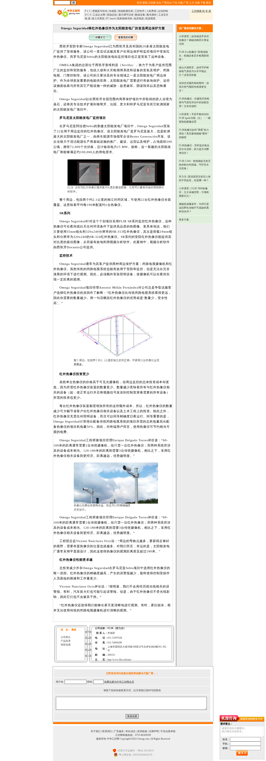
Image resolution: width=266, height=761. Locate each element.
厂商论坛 (167, 2)
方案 (180, 2)
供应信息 (66, 644)
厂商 (185, 2)
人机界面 (151, 11)
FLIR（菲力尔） (116, 628)
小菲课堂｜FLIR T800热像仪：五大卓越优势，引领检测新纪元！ (194, 192)
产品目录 (66, 640)
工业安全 (163, 14)
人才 (191, 2)
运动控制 (163, 11)
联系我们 (107, 731)
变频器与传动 (99, 11)
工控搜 (151, 2)
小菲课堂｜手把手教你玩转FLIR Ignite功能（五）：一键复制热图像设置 (195, 118)
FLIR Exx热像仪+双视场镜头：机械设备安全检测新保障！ (194, 55)
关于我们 (96, 731)
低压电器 (139, 18)
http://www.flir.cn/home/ (119, 659)
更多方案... (185, 219)
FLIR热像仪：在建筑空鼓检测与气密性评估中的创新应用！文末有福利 (194, 102)
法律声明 (154, 731)
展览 (208, 2)
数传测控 (152, 14)
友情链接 (142, 731)
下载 (202, 2)
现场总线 (112, 14)
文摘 (197, 2)
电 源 (87, 18)
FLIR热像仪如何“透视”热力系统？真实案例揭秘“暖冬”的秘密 (194, 133)
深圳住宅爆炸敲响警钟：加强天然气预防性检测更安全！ (194, 87)
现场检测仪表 (125, 11)
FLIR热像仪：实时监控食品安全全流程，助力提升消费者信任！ (194, 149)
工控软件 (140, 11)
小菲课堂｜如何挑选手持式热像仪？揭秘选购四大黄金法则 (194, 40)
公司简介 (66, 637)
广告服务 (119, 731)
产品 (174, 2)
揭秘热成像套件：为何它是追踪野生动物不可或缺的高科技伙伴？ (194, 208)
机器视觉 (150, 18)
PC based (111, 18)
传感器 (112, 11)
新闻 (144, 2)
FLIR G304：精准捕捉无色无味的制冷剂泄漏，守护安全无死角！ (195, 165)
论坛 (158, 2)
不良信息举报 (167, 731)
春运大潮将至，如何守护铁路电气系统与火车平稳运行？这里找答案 (194, 71)
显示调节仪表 (125, 14)
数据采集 (140, 14)
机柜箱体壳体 (124, 18)
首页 (139, 2)
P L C (88, 11)
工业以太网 (99, 14)
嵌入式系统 (98, 18)
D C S (88, 14)
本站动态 (130, 731)
